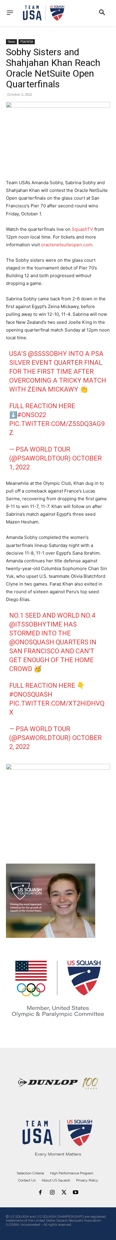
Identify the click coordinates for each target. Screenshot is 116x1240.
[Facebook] (40, 1193)
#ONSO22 (31, 415)
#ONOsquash (30, 694)
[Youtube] (76, 1193)
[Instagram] (52, 1193)
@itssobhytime (35, 624)
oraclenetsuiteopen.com (66, 244)
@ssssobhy (47, 353)
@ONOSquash (31, 642)
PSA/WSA (26, 42)
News (11, 42)
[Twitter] (64, 1193)
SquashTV (82, 229)
